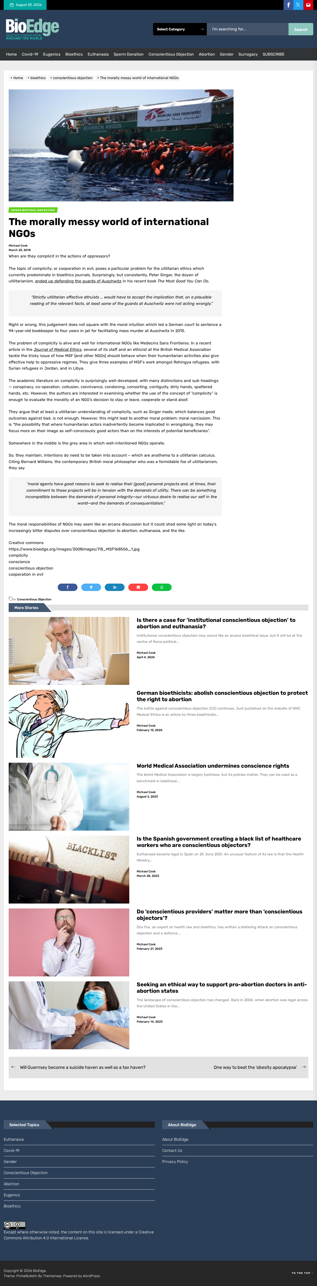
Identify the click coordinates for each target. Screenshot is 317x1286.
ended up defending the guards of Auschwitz (78, 281)
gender (227, 54)
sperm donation (129, 54)
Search (301, 29)
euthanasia (98, 54)
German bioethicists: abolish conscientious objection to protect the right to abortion (222, 696)
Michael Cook (18, 245)
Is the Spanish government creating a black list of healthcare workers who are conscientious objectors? (219, 841)
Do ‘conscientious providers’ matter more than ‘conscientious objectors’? (219, 914)
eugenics (51, 54)
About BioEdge (175, 1139)
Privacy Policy (175, 1161)
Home (11, 54)
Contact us (172, 1150)
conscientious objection (171, 54)
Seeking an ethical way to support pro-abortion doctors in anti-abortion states (222, 987)
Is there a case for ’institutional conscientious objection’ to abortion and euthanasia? (216, 623)
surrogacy (248, 54)
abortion (207, 54)
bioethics (74, 54)
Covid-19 (30, 54)
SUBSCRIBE (274, 54)
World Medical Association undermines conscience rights (213, 765)
